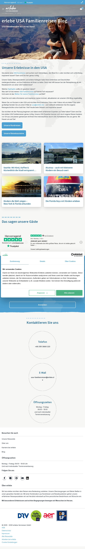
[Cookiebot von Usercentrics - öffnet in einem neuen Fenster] (72, 255)
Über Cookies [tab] (70, 261)
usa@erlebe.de (38, 105)
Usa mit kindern (7, 14)
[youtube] (22, 478)
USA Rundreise (19, 73)
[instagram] (10, 478)
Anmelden (42, 305)
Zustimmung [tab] (15, 261)
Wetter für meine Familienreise (27, 94)
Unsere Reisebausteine (14, 133)
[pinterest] (16, 478)
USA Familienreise (26, 92)
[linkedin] (27, 478)
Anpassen (41, 293)
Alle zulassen (69, 293)
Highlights (12, 89)
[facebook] (4, 478)
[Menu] (3, 9)
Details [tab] (42, 261)
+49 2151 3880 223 (42, 346)
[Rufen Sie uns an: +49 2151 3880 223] (82, 2)
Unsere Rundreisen (12, 125)
